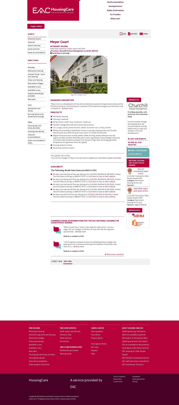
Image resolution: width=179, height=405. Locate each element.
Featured (31, 42)
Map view (68, 261)
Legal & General (140, 205)
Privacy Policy (117, 379)
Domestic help (65, 335)
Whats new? (115, 19)
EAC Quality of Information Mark (135, 338)
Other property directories (39, 364)
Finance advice (97, 338)
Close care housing (35, 80)
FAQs (93, 354)
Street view (56, 261)
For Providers (115, 14)
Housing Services (115, 6)
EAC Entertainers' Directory (132, 364)
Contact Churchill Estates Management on (75, 51)
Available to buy (34, 90)
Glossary (94, 350)
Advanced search (34, 39)
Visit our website (138, 139)
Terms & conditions (119, 376)
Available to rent (34, 87)
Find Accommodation (115, 2)
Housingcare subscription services (135, 348)
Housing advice (97, 331)
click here (117, 158)
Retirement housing (35, 71)
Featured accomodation (38, 361)
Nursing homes (66, 354)
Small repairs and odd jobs (70, 331)
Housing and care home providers (42, 354)
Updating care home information (135, 341)
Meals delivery (65, 338)
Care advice (95, 335)
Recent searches (34, 46)
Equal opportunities (138, 379)
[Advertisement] (133, 68)
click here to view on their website (101, 176)
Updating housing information (134, 331)
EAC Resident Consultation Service (135, 358)
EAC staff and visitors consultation (135, 361)
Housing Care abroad (36, 131)
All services (64, 341)
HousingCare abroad (37, 358)
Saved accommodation (36, 52)
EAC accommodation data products (135, 345)
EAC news (95, 347)
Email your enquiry (138, 150)
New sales (32, 99)
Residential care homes (69, 350)
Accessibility (136, 376)
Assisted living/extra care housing (42, 335)
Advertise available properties (134, 335)
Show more (68, 108)
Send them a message (61, 53)
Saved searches (34, 49)
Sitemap (134, 381)
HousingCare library (99, 344)
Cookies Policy (117, 381)
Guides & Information (115, 10)
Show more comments (115, 254)
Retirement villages (35, 83)
